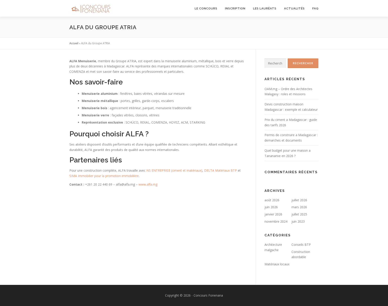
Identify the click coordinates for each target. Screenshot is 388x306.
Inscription (235, 8)
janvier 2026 (273, 214)
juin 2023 (298, 221)
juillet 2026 (299, 200)
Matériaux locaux (277, 264)
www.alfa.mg (148, 184)
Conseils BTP (301, 244)
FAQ (315, 8)
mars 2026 (299, 207)
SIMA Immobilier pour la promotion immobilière (104, 176)
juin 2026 (271, 207)
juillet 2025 (299, 214)
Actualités (294, 8)
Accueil (73, 43)
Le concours (206, 8)
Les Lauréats (264, 8)
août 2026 (272, 200)
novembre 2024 (276, 221)
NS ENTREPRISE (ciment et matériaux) (174, 170)
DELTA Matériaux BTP (220, 170)
